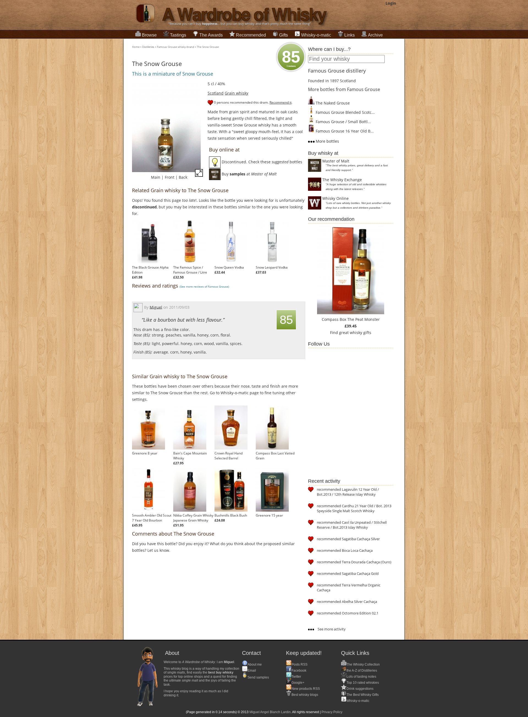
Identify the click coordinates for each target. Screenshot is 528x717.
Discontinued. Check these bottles (261, 161)
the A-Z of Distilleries (361, 670)
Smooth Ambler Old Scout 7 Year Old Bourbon (151, 518)
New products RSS (306, 689)
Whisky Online (335, 198)
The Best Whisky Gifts (362, 695)
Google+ (298, 683)
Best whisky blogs (305, 695)
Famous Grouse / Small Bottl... (343, 121)
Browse (149, 35)
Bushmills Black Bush (231, 515)
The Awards (211, 35)
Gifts (283, 35)
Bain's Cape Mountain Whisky (190, 455)
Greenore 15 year (269, 515)
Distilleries (148, 47)
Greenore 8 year (144, 453)
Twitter (296, 677)
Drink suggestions (359, 689)
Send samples (258, 677)
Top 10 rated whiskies (362, 683)
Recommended (251, 35)
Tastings (178, 35)
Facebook (299, 670)
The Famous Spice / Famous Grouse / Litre (190, 270)
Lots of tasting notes (361, 677)
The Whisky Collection (363, 664)
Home (135, 47)
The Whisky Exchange (342, 179)
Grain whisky (236, 93)
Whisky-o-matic (316, 35)
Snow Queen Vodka (229, 267)
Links (349, 35)
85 (291, 57)
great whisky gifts (355, 332)
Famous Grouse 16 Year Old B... (344, 131)
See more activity (331, 629)
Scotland (216, 93)
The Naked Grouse (332, 103)
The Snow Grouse (208, 47)
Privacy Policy (331, 712)
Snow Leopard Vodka (272, 267)
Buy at (249, 174)
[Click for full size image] (199, 174)
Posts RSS (299, 664)
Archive (375, 35)
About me (255, 664)
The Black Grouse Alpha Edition (150, 270)
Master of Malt (335, 161)
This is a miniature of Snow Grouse (172, 73)
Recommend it (281, 102)
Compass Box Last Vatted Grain (275, 455)
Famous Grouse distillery (337, 70)
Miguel (156, 307)
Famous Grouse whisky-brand (175, 47)
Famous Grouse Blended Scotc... (345, 112)
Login (391, 3)
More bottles (327, 141)
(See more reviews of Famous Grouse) (204, 286)
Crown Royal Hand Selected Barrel (229, 455)
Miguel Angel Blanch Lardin (270, 712)
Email (252, 670)
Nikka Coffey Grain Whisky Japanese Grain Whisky (193, 518)
